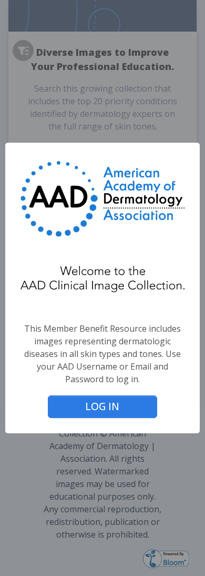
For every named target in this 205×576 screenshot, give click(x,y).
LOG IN (102, 406)
